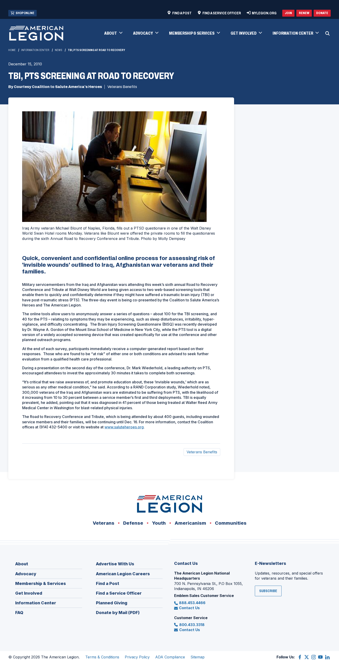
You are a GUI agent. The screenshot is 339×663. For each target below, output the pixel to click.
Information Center (35, 50)
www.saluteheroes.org (124, 427)
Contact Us (189, 607)
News (58, 50)
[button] (113, 33)
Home (12, 50)
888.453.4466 (192, 602)
